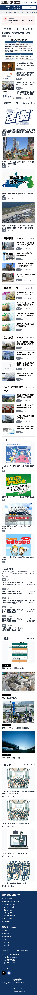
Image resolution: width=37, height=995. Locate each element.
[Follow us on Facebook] (9, 973)
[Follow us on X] (4, 973)
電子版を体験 (19, 7)
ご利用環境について (9, 904)
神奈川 (10, 12)
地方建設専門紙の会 (9, 960)
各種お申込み (14, 7)
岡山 (31, 12)
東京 (5, 12)
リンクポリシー (8, 913)
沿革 (4, 939)
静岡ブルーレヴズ (8, 963)
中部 (19, 12)
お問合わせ (25, 2)
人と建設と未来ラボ (9, 957)
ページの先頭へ (18, 988)
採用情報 (5, 942)
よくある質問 (7, 919)
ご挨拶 (5, 931)
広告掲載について (8, 916)
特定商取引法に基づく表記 (11, 901)
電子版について (8, 7)
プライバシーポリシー (10, 907)
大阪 (23, 12)
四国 (27, 12)
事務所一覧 (6, 936)
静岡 (15, 12)
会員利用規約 (7, 898)
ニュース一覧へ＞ (29, 238)
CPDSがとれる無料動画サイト (12, 954)
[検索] (34, 7)
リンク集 (5, 945)
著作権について (8, 910)
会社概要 (5, 934)
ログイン (33, 2)
